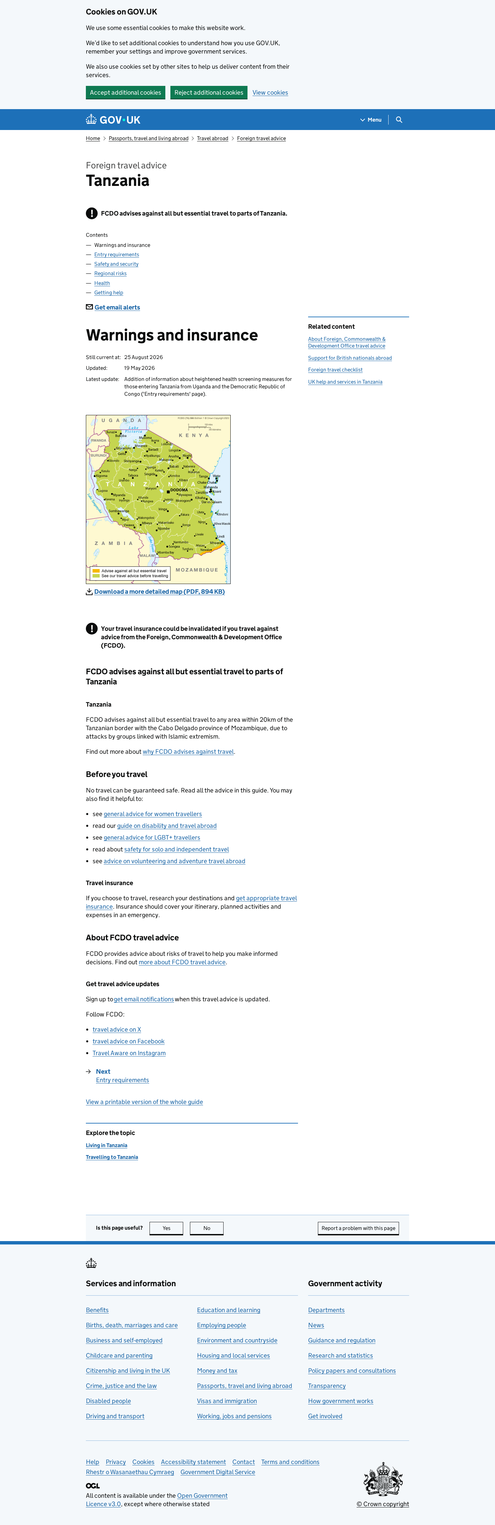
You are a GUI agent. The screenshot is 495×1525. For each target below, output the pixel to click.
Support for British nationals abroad (350, 358)
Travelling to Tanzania (112, 1157)
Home (93, 138)
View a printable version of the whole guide (144, 1102)
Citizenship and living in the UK (128, 1370)
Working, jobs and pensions (234, 1416)
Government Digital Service (217, 1472)
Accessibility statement (193, 1462)
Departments (326, 1310)
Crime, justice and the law (121, 1386)
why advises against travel (188, 751)
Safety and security (116, 264)
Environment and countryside (237, 1340)
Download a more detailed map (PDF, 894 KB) (159, 591)
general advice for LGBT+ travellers (152, 837)
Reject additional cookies (208, 92)
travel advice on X (117, 1029)
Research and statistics (340, 1355)
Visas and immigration (227, 1401)
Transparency (327, 1386)
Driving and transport (115, 1416)
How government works (340, 1401)
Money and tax (217, 1370)
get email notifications (144, 999)
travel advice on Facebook (129, 1041)
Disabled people (108, 1401)
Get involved (325, 1416)
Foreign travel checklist (335, 369)
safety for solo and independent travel (176, 849)
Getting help (108, 292)
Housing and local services (233, 1355)
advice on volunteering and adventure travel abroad (174, 861)
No (213, 1228)
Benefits (97, 1310)
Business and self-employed (124, 1340)
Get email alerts (117, 307)
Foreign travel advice (261, 138)
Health (102, 283)
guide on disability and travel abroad (167, 826)
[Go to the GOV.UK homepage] (113, 119)
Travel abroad (212, 138)
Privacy (116, 1462)
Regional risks (110, 273)
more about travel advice (182, 962)
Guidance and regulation (341, 1340)
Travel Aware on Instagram (129, 1053)
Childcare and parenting (119, 1355)
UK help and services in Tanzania (345, 382)
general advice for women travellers (153, 814)
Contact (243, 1462)
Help (92, 1462)
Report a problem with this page (358, 1228)
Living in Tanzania (106, 1145)
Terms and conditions (290, 1462)
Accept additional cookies (125, 92)
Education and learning (228, 1310)
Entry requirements (116, 254)
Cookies (143, 1462)
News (316, 1325)
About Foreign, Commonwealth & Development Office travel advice (347, 342)
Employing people (221, 1325)
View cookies (270, 92)
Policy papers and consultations (352, 1370)
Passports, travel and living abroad (149, 138)
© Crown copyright (383, 1504)
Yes (173, 1228)
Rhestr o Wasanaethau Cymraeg (130, 1472)
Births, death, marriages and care (132, 1325)
